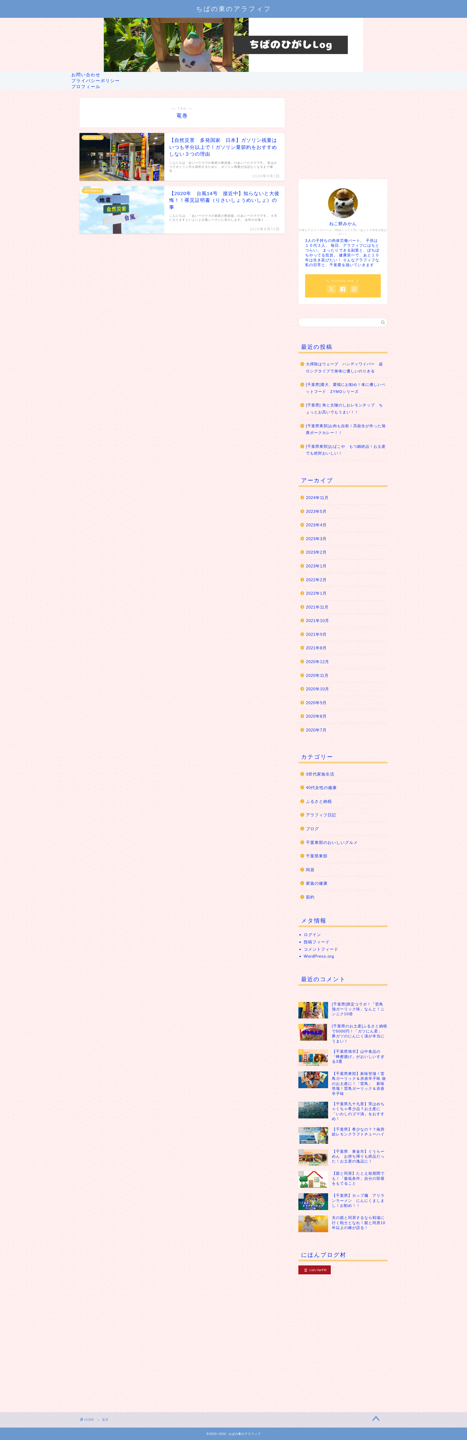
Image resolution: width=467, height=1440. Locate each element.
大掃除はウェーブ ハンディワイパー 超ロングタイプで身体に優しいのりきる (344, 367)
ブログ (312, 828)
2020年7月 (316, 730)
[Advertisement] (343, 131)
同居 (310, 869)
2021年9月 (316, 634)
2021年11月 (317, 607)
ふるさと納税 (319, 801)
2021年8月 (316, 648)
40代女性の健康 (321, 787)
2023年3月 (316, 538)
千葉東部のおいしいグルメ (332, 842)
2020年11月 (317, 675)
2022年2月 (316, 579)
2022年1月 (316, 593)
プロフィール (86, 86)
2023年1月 (316, 566)
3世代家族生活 (320, 774)
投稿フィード (317, 942)
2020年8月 (316, 716)
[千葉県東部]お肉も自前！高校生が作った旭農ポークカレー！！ (346, 429)
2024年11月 (317, 497)
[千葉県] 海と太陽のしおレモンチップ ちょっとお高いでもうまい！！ (344, 408)
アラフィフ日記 (321, 815)
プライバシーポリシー (95, 80)
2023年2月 (316, 552)
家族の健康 (317, 883)
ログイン (312, 934)
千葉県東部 (317, 856)
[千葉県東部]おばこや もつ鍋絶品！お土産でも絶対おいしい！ (346, 450)
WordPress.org (319, 956)
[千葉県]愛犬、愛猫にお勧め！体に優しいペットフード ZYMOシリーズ (346, 388)
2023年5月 (316, 511)
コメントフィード (321, 949)
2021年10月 (317, 620)
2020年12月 (317, 661)
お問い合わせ (86, 74)
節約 (310, 897)
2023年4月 (316, 525)
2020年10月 (317, 689)
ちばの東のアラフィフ (233, 9)
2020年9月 (316, 702)
